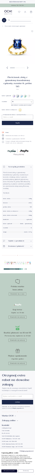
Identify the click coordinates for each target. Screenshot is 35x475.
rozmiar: (4, 102)
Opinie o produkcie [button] (16, 241)
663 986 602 (13, 442)
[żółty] (20, 110)
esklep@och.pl (6, 428)
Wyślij (17, 123)
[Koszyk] (31, 12)
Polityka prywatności (27, 451)
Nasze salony (17, 289)
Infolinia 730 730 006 (17, 5)
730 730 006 (6, 431)
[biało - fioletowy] (13, 96)
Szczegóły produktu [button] (16, 167)
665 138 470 (19, 444)
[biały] (28, 96)
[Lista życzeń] (19, 12)
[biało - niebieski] (21, 96)
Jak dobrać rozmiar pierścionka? (21, 105)
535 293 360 (16, 439)
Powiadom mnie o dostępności (14, 115)
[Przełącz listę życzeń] (32, 31)
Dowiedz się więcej (17, 317)
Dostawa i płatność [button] (16, 246)
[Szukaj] (8, 20)
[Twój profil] (25, 13)
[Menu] (4, 20)
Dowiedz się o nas (17, 294)
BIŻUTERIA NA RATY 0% (17, 2)
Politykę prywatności (18, 408)
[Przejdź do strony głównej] (8, 12)
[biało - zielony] (25, 96)
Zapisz (17, 402)
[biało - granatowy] (17, 96)
